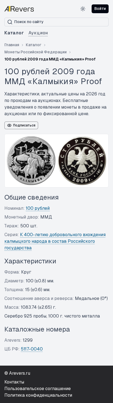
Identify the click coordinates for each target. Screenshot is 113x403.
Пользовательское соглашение (37, 388)
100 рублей (38, 208)
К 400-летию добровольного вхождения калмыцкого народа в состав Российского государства (55, 241)
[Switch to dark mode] (82, 8)
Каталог (14, 33)
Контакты (14, 382)
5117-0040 (32, 349)
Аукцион (38, 33)
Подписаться (24, 125)
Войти (100, 8)
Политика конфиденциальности (38, 395)
